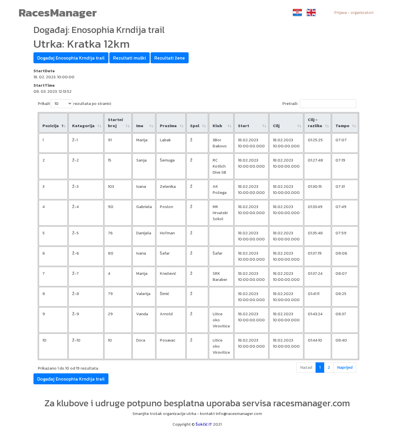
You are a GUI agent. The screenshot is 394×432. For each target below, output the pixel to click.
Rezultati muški (129, 57)
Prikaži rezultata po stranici (74, 104)
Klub (217, 126)
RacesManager (57, 12)
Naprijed (344, 367)
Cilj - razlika (315, 123)
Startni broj (115, 123)
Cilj (276, 126)
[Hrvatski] (297, 12)
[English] (311, 12)
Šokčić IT (204, 424)
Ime (139, 126)
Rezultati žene (169, 57)
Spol (194, 126)
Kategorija (83, 126)
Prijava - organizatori (353, 13)
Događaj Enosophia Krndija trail (71, 57)
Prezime (168, 126)
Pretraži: (290, 104)
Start (243, 126)
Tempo (342, 126)
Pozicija (50, 126)
